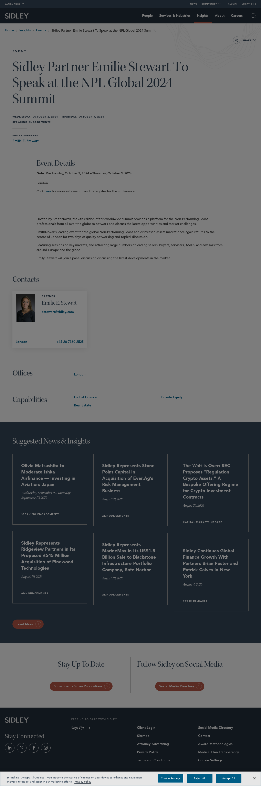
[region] (130, 779)
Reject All (199, 778)
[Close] (254, 778)
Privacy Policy (82, 781)
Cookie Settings (170, 778)
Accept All (228, 778)
